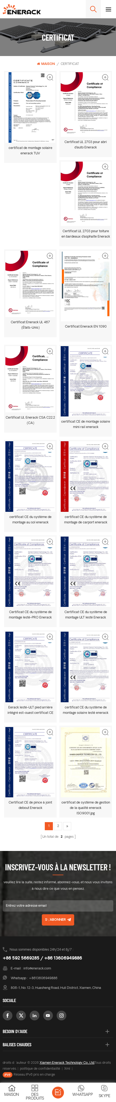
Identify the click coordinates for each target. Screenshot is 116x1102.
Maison (48, 64)
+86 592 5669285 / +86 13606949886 (42, 958)
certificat (70, 64)
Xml (67, 1068)
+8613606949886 (43, 978)
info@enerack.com (37, 968)
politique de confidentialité (40, 1068)
